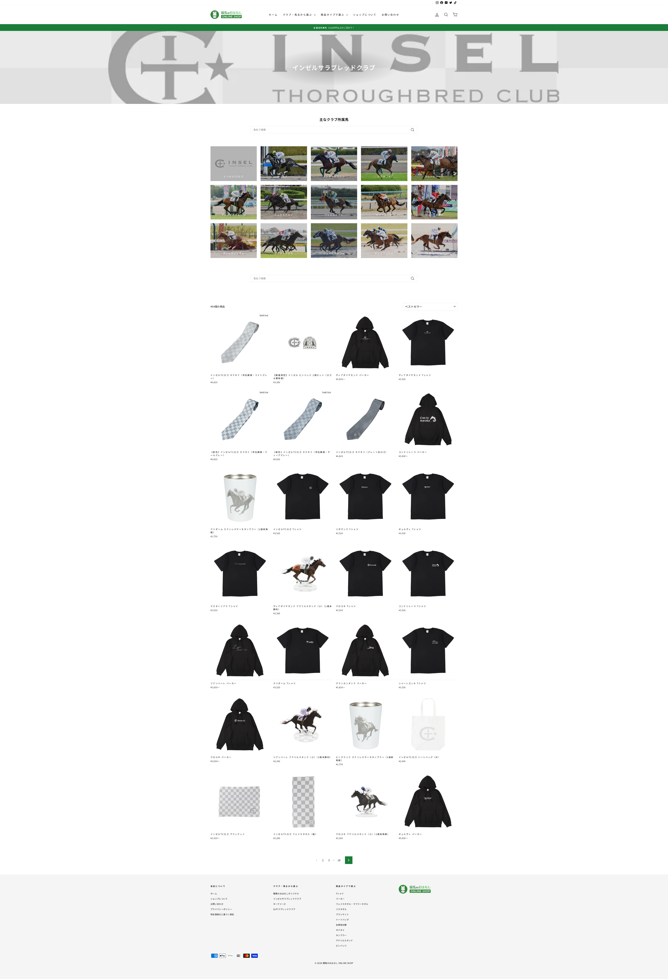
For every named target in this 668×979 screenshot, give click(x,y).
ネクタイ (340, 929)
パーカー (340, 898)
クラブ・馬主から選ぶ (298, 14)
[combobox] (334, 129)
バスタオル (341, 909)
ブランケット (342, 914)
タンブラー (341, 935)
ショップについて (364, 14)
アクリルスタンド (344, 940)
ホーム (273, 14)
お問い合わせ (390, 14)
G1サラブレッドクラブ (284, 909)
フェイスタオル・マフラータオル (352, 903)
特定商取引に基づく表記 (222, 914)
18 (339, 860)
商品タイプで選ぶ (333, 14)
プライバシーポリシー (221, 909)
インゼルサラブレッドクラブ (287, 898)
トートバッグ (342, 919)
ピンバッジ (341, 945)
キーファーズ (279, 903)
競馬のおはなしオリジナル (286, 893)
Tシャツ (340, 893)
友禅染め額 (341, 924)
